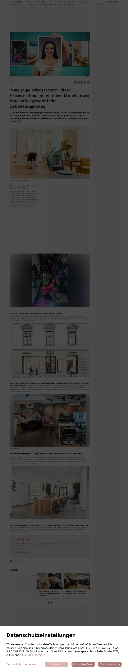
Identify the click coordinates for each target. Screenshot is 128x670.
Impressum (31, 664)
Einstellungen (56, 664)
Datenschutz (13, 664)
